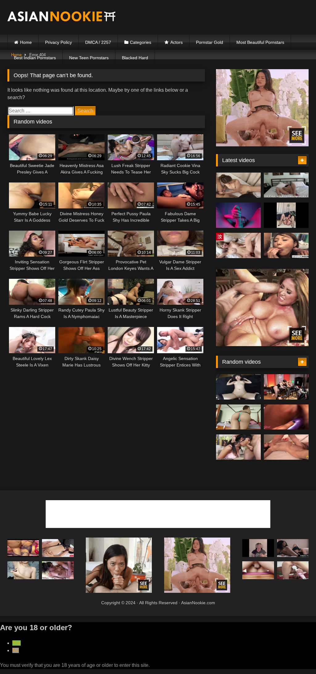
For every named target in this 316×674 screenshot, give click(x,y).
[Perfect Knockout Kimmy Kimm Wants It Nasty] (238, 387)
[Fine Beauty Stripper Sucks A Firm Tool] (23, 570)
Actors (176, 42)
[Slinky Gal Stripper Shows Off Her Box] (258, 570)
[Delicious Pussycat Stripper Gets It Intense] (286, 387)
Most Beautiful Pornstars (260, 42)
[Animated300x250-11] (262, 144)
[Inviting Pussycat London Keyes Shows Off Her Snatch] (57, 570)
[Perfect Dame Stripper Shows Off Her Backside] (238, 185)
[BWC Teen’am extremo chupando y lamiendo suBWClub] (238, 215)
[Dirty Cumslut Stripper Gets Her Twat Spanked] (57, 548)
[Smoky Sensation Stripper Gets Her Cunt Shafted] (293, 548)
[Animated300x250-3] (119, 591)
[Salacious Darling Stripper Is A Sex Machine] (286, 417)
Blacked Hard (135, 57)
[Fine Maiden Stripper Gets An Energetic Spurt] (286, 185)
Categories (140, 42)
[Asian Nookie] (70, 17)
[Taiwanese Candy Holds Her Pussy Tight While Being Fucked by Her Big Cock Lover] (238, 245)
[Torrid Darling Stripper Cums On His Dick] (258, 548)
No (15, 650)
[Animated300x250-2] (262, 344)
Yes (16, 643)
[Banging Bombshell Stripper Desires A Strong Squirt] (286, 245)
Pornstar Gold (209, 42)
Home (26, 42)
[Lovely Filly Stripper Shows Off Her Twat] (286, 447)
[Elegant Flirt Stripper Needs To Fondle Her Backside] (293, 570)
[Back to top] (297, 656)
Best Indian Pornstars (35, 57)
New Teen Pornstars (89, 57)
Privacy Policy (58, 42)
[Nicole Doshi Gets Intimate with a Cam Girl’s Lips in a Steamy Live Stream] (286, 215)
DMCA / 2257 (98, 42)
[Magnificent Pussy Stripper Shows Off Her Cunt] (238, 417)
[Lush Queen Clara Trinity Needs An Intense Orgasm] (238, 447)
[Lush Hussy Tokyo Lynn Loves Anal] (23, 548)
